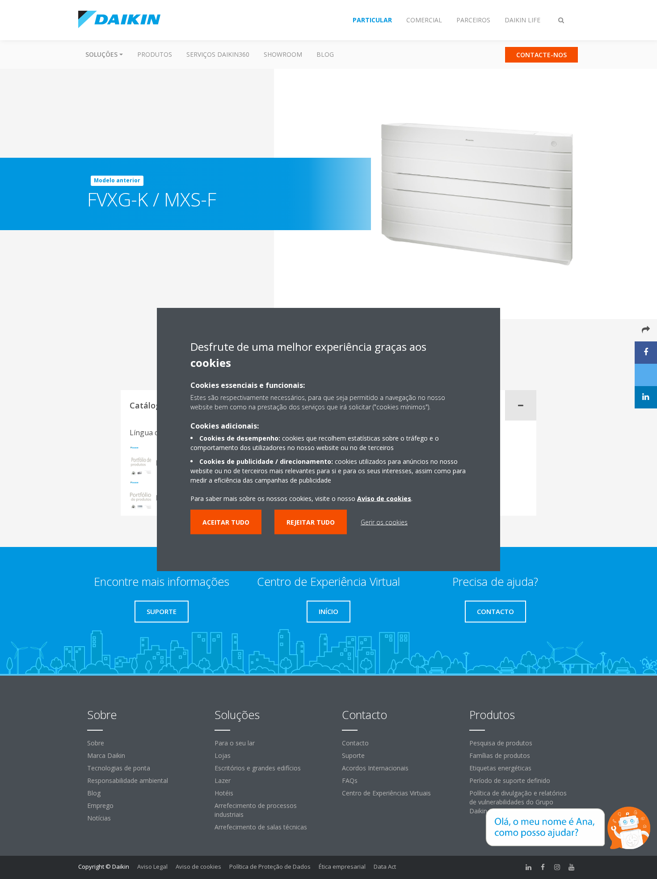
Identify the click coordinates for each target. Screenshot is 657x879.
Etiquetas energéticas (500, 768)
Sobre (95, 743)
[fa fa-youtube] (571, 867)
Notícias (99, 818)
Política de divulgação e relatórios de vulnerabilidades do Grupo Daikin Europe (518, 802)
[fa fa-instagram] (557, 867)
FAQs (350, 780)
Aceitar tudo (225, 521)
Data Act (385, 866)
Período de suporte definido (509, 780)
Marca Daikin (106, 755)
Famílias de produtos (499, 755)
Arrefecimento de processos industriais (256, 810)
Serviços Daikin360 (217, 54)
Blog (325, 54)
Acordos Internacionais (375, 768)
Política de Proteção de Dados (270, 866)
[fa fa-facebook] (543, 867)
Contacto (355, 743)
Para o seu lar (235, 743)
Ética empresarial (342, 866)
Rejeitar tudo (310, 521)
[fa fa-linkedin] (529, 867)
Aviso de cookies (198, 866)
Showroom (283, 54)
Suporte (353, 755)
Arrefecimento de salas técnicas (261, 827)
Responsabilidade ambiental (127, 780)
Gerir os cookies (384, 521)
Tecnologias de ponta (118, 768)
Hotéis (224, 793)
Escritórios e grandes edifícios (258, 768)
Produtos (154, 54)
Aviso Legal (152, 866)
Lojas (223, 755)
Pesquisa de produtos (500, 743)
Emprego (100, 805)
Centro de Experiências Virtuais (386, 793)
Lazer (223, 780)
